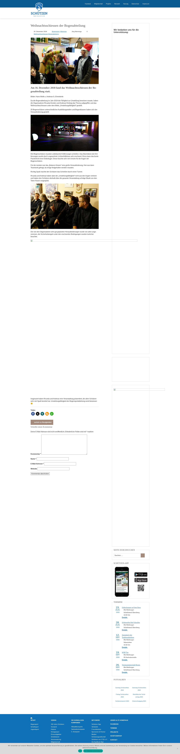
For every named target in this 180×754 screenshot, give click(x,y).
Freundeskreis (96, 729)
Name (33, 459)
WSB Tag (125, 652)
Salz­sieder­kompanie (78, 729)
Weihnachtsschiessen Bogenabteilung (46, 34)
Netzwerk (117, 4)
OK (80, 751)
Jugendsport (35, 729)
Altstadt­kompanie (77, 727)
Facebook (88, 4)
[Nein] (177, 748)
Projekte (108, 4)
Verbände (95, 727)
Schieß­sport (35, 727)
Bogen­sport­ (34, 724)
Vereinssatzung (56, 739)
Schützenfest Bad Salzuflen (131, 622)
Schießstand (55, 737)
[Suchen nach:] (127, 555)
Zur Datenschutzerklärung (93, 751)
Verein (53, 720)
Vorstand (54, 727)
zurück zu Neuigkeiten (43, 422)
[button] (33, 414)
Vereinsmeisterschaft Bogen (131, 665)
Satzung (125, 4)
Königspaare (55, 732)
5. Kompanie (75, 732)
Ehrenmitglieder (56, 734)
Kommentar (36, 454)
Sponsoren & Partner (98, 732)
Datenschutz (135, 4)
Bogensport (55, 31)
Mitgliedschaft (98, 4)
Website (34, 469)
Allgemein (63, 31)
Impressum (145, 4)
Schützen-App (96, 724)
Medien (94, 734)
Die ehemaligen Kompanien (77, 721)
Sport (33, 720)
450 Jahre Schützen (57, 724)
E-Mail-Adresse (37, 464)
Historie (53, 729)
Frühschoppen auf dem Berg (131, 607)
